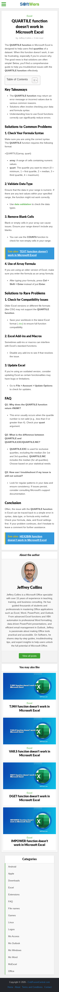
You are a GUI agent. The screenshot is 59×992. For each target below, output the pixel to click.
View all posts (29, 655)
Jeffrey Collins (25, 38)
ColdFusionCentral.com (39, 982)
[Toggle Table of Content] (33, 80)
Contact (48, 987)
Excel (29, 16)
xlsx (20, 323)
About (17, 987)
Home (10, 987)
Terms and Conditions (32, 987)
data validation (22, 204)
